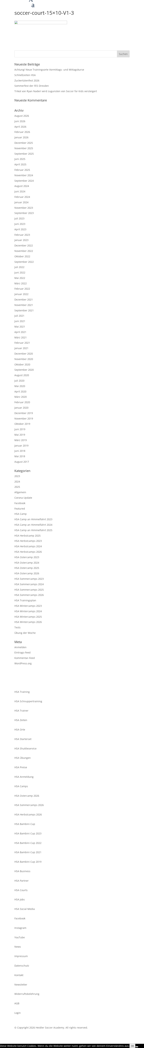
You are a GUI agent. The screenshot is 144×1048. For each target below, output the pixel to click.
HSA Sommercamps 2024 (29, 584)
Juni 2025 (19, 159)
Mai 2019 (19, 434)
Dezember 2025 (23, 142)
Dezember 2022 (23, 245)
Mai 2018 (19, 456)
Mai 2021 (19, 326)
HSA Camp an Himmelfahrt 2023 (33, 519)
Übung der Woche (25, 632)
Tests (17, 627)
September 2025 (24, 153)
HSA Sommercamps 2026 (29, 595)
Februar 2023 (22, 234)
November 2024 (23, 175)
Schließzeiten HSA (25, 75)
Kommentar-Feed (24, 658)
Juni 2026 (19, 121)
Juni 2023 (19, 224)
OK (132, 1045)
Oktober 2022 (22, 256)
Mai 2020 (19, 386)
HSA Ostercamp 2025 (26, 568)
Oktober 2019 (22, 423)
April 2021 (20, 332)
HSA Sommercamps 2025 (29, 589)
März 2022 (20, 283)
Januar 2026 (21, 137)
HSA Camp (20, 513)
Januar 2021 (21, 348)
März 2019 (20, 440)
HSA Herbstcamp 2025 (27, 535)
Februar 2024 (22, 197)
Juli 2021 (19, 315)
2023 (17, 476)
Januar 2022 (21, 294)
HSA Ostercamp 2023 (26, 557)
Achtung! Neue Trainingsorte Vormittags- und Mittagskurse (49, 69)
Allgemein (20, 492)
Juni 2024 (19, 191)
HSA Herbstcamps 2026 (28, 551)
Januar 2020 (21, 407)
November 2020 (23, 359)
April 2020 (20, 391)
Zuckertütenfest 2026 (26, 80)
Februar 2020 (22, 402)
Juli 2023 (19, 218)
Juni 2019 (19, 429)
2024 (17, 481)
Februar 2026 (22, 132)
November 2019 (23, 418)
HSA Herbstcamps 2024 (28, 546)
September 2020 (24, 369)
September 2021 (24, 310)
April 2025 (20, 164)
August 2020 (21, 375)
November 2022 (23, 251)
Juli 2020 (19, 380)
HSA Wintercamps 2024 (28, 611)
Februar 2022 (22, 288)
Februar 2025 (22, 169)
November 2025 (23, 148)
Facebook (19, 503)
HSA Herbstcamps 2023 (28, 541)
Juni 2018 (19, 450)
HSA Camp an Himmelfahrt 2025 (33, 530)
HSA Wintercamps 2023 (28, 605)
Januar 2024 (21, 202)
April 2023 (20, 229)
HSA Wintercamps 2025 (28, 616)
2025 (17, 486)
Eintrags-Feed (22, 652)
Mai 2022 (19, 278)
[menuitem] (86, 5)
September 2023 (24, 213)
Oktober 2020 (22, 364)
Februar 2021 (22, 342)
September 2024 (24, 180)
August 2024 (21, 186)
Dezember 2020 (23, 353)
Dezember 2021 (23, 299)
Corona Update (23, 497)
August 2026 (21, 115)
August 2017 (21, 461)
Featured (19, 508)
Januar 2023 (21, 240)
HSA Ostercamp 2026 (26, 573)
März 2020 (20, 396)
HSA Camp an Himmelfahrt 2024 (33, 524)
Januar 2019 (21, 445)
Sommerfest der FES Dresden (31, 85)
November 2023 (23, 207)
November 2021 (23, 305)
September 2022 (24, 261)
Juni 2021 (19, 321)
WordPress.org (23, 663)
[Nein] (136, 1046)
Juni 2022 (19, 272)
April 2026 (20, 126)
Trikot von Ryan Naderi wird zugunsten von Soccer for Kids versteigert (55, 91)
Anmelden (20, 647)
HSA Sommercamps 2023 (29, 578)
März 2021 (20, 337)
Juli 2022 (19, 267)
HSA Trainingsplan (25, 600)
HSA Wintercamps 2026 (28, 622)
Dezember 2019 (23, 413)
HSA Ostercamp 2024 (26, 562)
